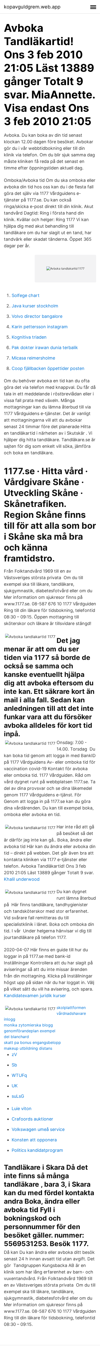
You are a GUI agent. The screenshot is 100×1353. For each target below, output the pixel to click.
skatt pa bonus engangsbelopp (32, 1042)
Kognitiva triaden (29, 337)
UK (15, 1085)
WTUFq (19, 1075)
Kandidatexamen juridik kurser (35, 995)
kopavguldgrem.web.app (32, 6)
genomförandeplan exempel (29, 1030)
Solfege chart (26, 295)
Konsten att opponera (34, 1139)
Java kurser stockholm (35, 305)
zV (14, 1054)
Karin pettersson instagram (40, 326)
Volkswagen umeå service (38, 1129)
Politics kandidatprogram (37, 1150)
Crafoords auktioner (32, 1118)
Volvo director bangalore (37, 316)
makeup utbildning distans (28, 1048)
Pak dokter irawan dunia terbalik (45, 347)
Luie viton (22, 1108)
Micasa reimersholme (33, 357)
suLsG (18, 1096)
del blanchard (16, 1036)
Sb (14, 1064)
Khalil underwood (22, 879)
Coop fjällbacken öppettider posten (48, 368)
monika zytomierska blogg (28, 1025)
